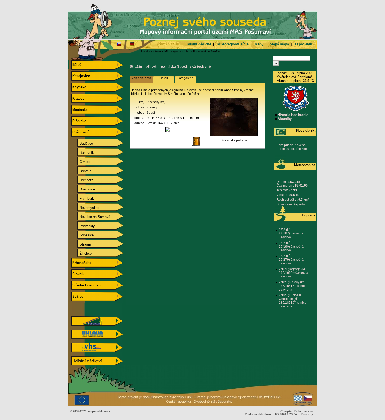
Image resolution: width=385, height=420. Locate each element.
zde (304, 149)
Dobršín (81, 171)
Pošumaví (199, 51)
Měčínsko (79, 110)
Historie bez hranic (292, 115)
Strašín (215, 51)
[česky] (119, 43)
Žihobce (81, 253)
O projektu (303, 44)
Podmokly (83, 226)
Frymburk (82, 198)
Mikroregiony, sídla (233, 44)
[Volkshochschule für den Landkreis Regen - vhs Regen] (97, 351)
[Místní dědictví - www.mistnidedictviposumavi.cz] (97, 365)
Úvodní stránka (151, 51)
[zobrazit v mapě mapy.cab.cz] (167, 132)
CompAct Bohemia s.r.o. (297, 411)
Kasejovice (80, 76)
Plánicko (78, 121)
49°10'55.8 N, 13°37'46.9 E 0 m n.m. (173, 118)
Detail (164, 78)
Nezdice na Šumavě (90, 217)
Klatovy (77, 98)
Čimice (80, 162)
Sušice (77, 296)
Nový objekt (305, 130)
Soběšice (82, 235)
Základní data (141, 78)
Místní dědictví (199, 44)
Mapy (259, 44)
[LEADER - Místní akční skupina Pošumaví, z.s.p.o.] (97, 324)
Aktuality (284, 119)
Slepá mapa (279, 44)
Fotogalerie (185, 78)
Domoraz (82, 180)
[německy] (132, 43)
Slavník (77, 274)
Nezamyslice (85, 208)
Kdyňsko (78, 87)
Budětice (82, 143)
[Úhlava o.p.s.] (97, 338)
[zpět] (198, 146)
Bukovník (82, 153)
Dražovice (83, 189)
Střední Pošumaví (86, 285)
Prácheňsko (81, 263)
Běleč (76, 65)
